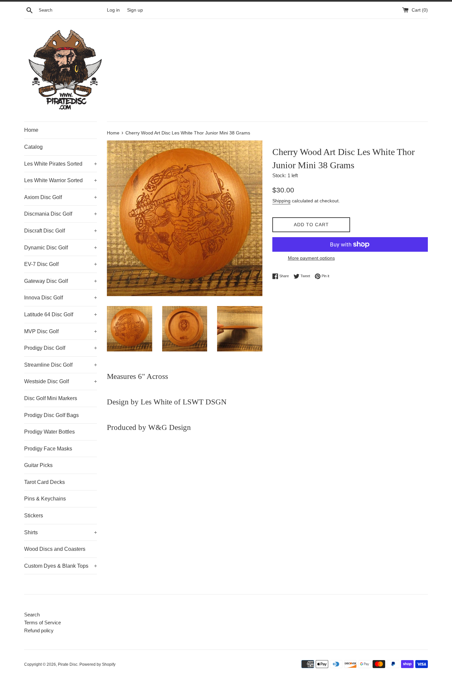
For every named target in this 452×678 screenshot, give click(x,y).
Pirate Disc (67, 664)
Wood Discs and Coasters (54, 549)
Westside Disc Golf (60, 381)
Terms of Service (42, 622)
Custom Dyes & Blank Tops (60, 566)
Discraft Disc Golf (60, 231)
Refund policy (39, 630)
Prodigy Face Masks (48, 448)
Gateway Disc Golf (60, 281)
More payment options (311, 258)
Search (32, 614)
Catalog (33, 147)
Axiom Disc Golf (60, 197)
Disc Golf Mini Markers (50, 398)
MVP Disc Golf (60, 331)
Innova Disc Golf (60, 297)
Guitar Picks (38, 465)
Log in (113, 10)
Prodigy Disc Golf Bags (51, 415)
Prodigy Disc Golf (60, 348)
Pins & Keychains (45, 498)
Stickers (33, 515)
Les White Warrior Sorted (60, 180)
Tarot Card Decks (44, 482)
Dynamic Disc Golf (60, 247)
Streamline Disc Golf (60, 365)
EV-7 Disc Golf (60, 264)
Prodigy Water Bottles (49, 432)
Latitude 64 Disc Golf (60, 314)
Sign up (135, 10)
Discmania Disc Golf (60, 214)
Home (31, 130)
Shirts (60, 532)
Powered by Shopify (97, 664)
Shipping (281, 200)
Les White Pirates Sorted (60, 164)
